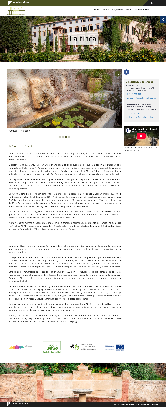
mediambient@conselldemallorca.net (141, 117)
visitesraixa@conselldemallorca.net (141, 98)
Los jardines (117, 10)
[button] (60, 137)
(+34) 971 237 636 (133, 94)
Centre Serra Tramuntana (137, 10)
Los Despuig (27, 146)
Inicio (96, 10)
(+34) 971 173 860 (133, 113)
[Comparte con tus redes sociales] (163, 19)
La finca (105, 10)
